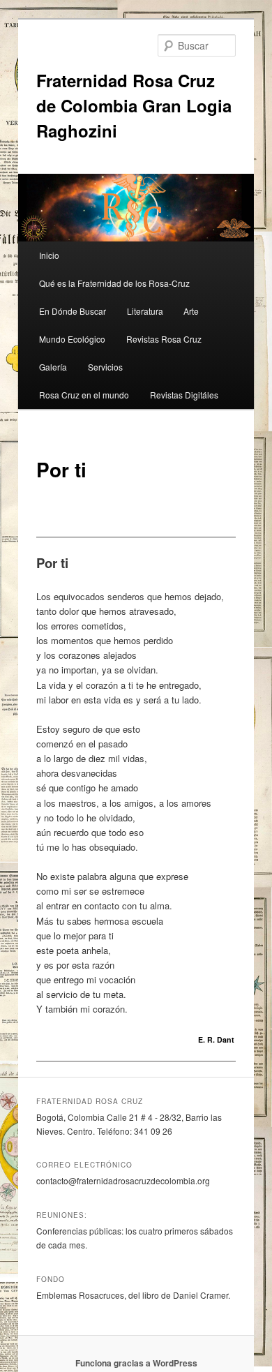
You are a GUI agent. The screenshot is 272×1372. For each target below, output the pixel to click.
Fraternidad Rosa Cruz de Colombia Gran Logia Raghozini (134, 105)
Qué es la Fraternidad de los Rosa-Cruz (114, 283)
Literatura (145, 311)
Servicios (105, 367)
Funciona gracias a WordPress (136, 1363)
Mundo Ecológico (72, 339)
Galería (53, 367)
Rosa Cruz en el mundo (84, 395)
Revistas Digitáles (184, 395)
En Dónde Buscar (72, 311)
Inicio (49, 255)
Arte (191, 311)
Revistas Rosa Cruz (164, 339)
